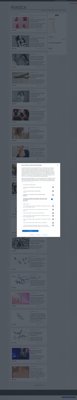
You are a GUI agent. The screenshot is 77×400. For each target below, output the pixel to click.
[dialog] (38, 200)
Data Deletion (32, 234)
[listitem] (38, 184)
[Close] (58, 165)
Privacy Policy (44, 234)
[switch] (52, 187)
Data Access (38, 234)
